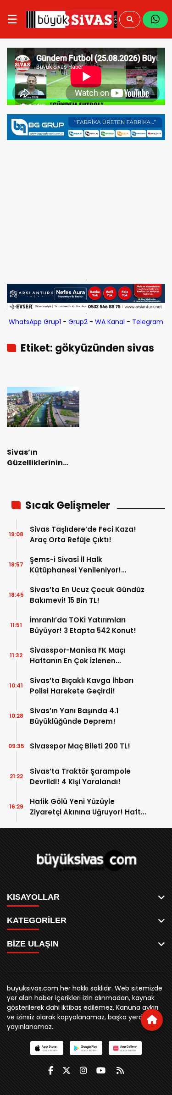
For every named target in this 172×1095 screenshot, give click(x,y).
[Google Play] (86, 1048)
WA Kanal (110, 321)
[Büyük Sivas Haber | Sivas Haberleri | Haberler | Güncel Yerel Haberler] (71, 19)
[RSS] (120, 1070)
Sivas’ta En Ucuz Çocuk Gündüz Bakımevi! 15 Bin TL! (87, 595)
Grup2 (78, 321)
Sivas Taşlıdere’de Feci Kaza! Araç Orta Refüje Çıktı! (83, 534)
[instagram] (83, 1070)
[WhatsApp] (155, 19)
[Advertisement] (86, 207)
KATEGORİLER (37, 920)
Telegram (147, 321)
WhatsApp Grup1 (35, 321)
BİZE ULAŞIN (33, 943)
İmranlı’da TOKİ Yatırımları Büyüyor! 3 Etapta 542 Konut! (83, 625)
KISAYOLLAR (33, 897)
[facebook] (50, 1070)
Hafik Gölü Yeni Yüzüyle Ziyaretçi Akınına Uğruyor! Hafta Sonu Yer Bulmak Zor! (88, 807)
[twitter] (66, 1070)
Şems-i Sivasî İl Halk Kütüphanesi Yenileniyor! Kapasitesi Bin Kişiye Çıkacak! (84, 565)
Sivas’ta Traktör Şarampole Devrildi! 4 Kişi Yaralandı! (80, 776)
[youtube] (100, 1070)
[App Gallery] (125, 1048)
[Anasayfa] (152, 1020)
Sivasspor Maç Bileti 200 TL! (80, 746)
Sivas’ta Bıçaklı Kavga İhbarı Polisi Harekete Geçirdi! (81, 686)
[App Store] (46, 1048)
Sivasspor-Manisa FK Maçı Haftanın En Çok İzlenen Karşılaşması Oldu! (77, 655)
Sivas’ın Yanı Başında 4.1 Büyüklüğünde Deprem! (74, 716)
